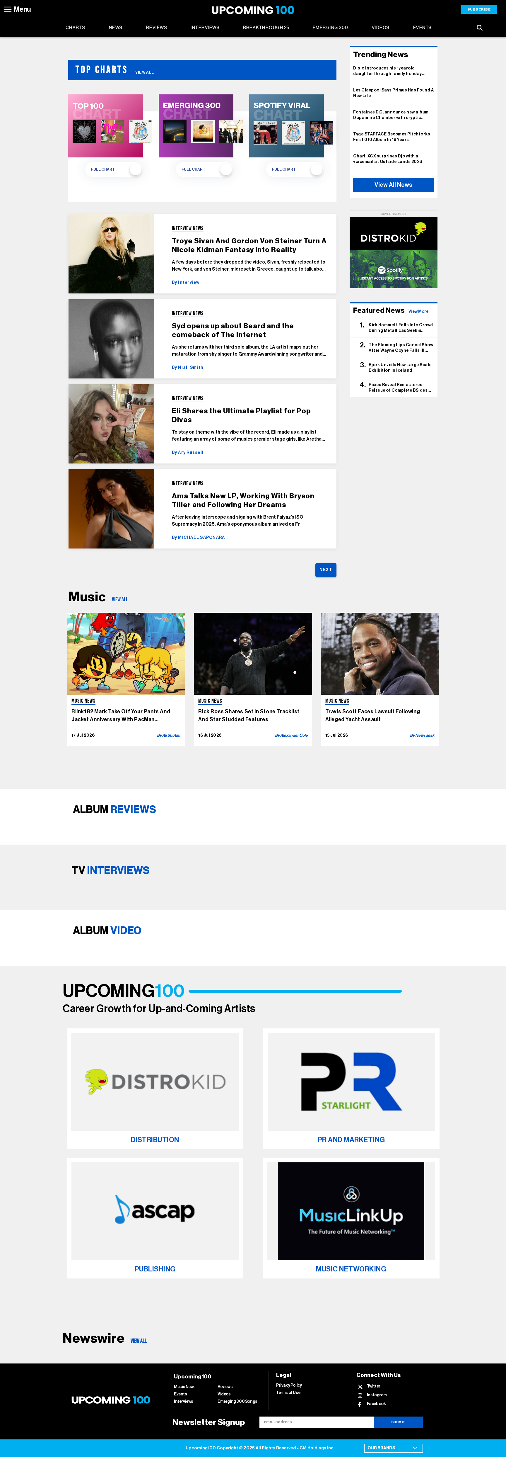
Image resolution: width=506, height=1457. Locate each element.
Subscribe (479, 9)
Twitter (373, 1386)
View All (144, 72)
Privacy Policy (289, 1385)
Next (325, 570)
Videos (381, 28)
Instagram (377, 1395)
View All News (394, 185)
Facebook (376, 1404)
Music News (185, 1387)
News (116, 28)
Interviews (205, 28)
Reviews (156, 28)
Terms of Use (288, 1393)
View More (418, 312)
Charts (76, 28)
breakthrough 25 (266, 28)
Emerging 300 (330, 28)
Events (422, 28)
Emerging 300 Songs (237, 1402)
